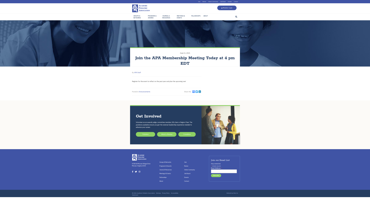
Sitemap (158, 193)
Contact (236, 1)
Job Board (223, 1)
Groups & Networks (137, 17)
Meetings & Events (181, 17)
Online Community (213, 1)
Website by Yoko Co (232, 193)
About (205, 16)
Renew (204, 1)
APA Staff (137, 72)
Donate (230, 1)
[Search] (236, 16)
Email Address (216, 168)
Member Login (227, 8)
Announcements (144, 92)
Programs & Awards (152, 17)
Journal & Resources (166, 17)
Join (199, 1)
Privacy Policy (165, 193)
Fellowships (196, 16)
